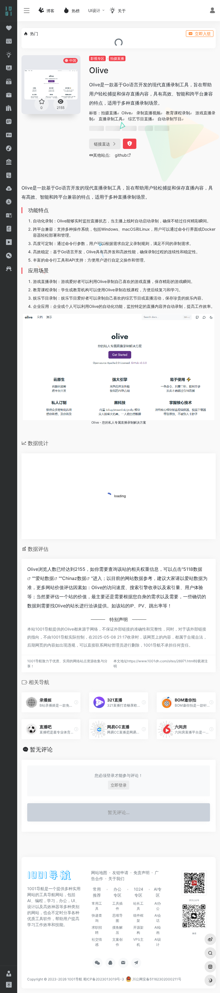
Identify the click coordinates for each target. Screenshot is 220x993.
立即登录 (119, 785)
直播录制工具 (111, 118)
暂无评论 (41, 749)
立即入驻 (203, 33)
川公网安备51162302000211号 (156, 979)
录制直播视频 (148, 112)
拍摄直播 (117, 58)
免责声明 (141, 872)
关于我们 (116, 878)
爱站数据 (45, 578)
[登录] (212, 11)
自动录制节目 (170, 118)
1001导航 (74, 979)
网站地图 (99, 872)
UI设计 (94, 10)
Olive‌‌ (126, 112)
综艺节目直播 (140, 118)
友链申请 (120, 872)
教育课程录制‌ (178, 112)
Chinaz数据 (74, 578)
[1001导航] (49, 877)
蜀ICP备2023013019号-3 (103, 979)
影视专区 (97, 58)
